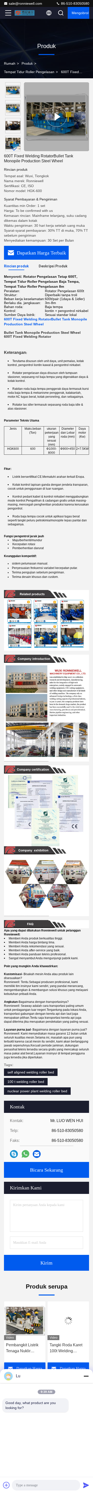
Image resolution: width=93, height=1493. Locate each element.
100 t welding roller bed (25, 1082)
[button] (14, 149)
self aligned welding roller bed (30, 1072)
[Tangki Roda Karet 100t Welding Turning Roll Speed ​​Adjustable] (68, 1320)
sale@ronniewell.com (25, 3)
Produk (27, 63)
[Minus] (86, 1376)
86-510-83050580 (74, 3)
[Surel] (36, 1154)
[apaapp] (25, 1154)
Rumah (9, 63)
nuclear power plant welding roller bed (37, 1091)
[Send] (86, 1485)
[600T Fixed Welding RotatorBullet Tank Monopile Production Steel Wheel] (56, 116)
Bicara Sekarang (46, 1170)
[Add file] (6, 1485)
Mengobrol (80, 13)
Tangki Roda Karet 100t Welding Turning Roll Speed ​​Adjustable (67, 1348)
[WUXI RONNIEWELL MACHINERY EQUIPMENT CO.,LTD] (24, 13)
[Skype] (14, 1154)
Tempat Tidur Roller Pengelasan (29, 72)
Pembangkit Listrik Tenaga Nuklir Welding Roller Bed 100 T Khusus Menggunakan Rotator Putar (23, 1348)
